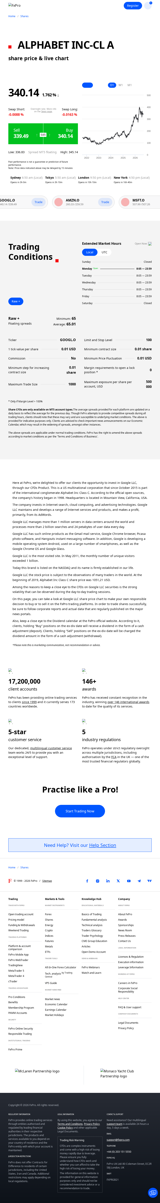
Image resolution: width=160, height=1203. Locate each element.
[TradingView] (150, 881)
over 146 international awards (128, 702)
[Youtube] (129, 881)
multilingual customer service (51, 748)
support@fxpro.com (118, 1140)
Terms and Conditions (70, 1124)
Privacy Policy (92, 1124)
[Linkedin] (108, 881)
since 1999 (29, 702)
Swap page (46, 111)
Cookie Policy (65, 1127)
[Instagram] (97, 881)
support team (114, 1124)
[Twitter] (118, 881)
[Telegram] (139, 881)
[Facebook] (87, 881)
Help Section (102, 845)
